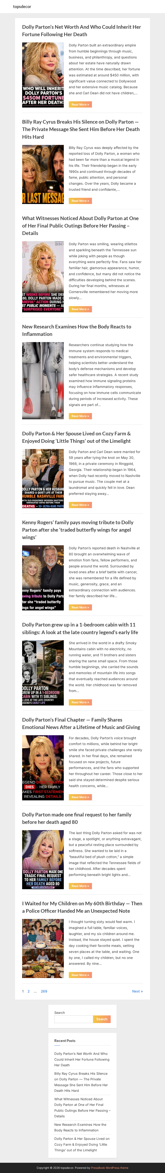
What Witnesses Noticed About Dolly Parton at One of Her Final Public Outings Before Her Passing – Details (80, 225)
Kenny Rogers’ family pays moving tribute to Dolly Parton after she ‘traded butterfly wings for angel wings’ (77, 529)
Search (59, 1013)
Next (136, 991)
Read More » (82, 105)
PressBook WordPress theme (109, 1167)
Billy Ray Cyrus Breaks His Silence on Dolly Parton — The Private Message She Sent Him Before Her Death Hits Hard (81, 129)
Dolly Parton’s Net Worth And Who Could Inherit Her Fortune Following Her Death (81, 1059)
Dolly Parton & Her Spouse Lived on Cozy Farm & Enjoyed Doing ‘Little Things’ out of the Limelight (82, 1144)
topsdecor (22, 6)
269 (44, 991)
